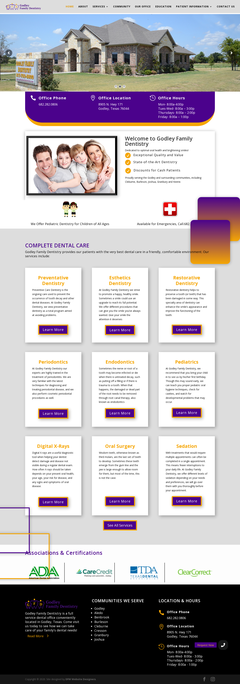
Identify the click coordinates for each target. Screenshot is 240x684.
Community (121, 6)
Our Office (143, 6)
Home (70, 6)
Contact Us (226, 6)
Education (163, 6)
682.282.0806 (176, 618)
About (83, 6)
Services (99, 6)
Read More (35, 636)
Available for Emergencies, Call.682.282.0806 (170, 224)
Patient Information (192, 6)
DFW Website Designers (81, 679)
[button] (223, 645)
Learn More (53, 329)
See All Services (120, 525)
